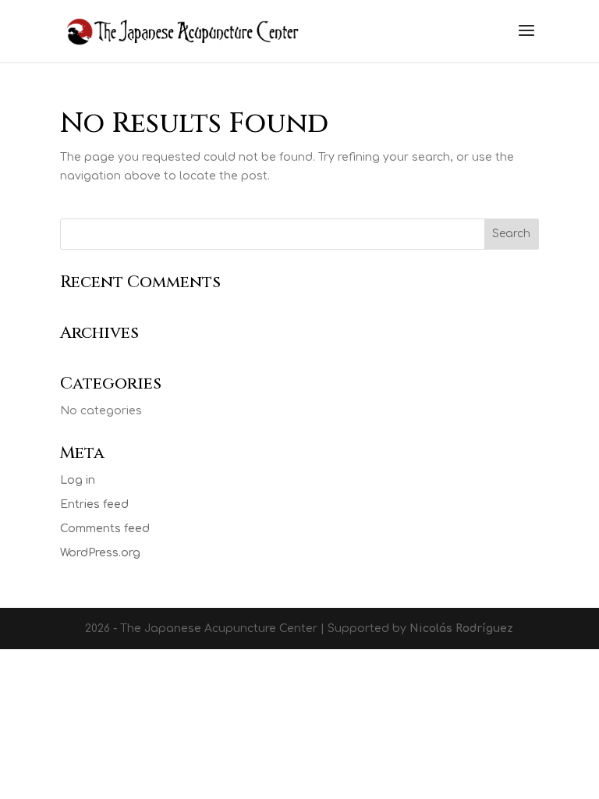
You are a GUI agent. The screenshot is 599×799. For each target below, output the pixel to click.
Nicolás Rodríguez (461, 628)
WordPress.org (100, 553)
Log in (77, 480)
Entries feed (94, 504)
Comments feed (105, 528)
